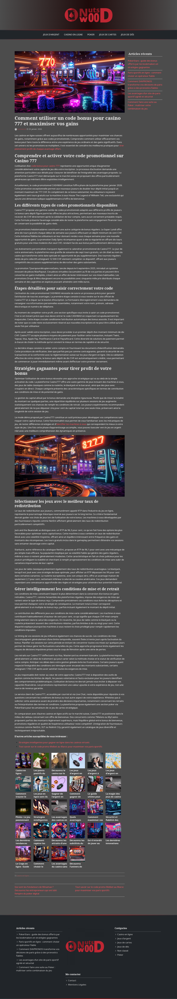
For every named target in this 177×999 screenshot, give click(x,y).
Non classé (122, 950)
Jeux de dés (127, 34)
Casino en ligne (73, 34)
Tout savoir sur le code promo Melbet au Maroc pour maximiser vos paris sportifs (60, 746)
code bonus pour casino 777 (45, 165)
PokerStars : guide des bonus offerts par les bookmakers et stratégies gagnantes (143, 64)
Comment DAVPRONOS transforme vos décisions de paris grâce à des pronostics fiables (145, 84)
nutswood (21, 129)
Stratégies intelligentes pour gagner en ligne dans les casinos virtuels (54, 742)
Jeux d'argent (51, 34)
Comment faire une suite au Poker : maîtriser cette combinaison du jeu (142, 105)
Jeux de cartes (107, 34)
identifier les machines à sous (71, 424)
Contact (72, 980)
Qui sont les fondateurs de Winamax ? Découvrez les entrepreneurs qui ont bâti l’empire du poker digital (36, 890)
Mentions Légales (77, 984)
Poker (90, 34)
